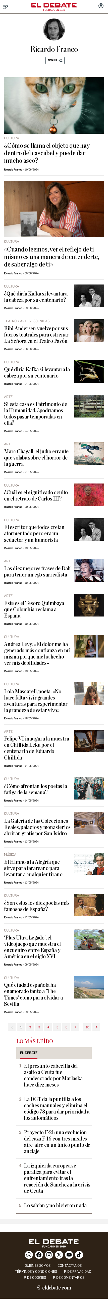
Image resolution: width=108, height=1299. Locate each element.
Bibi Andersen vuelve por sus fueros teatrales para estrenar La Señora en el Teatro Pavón (36, 335)
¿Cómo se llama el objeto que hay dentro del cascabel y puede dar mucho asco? (47, 153)
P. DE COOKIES (35, 1278)
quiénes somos (37, 1266)
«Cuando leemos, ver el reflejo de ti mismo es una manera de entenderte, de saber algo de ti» (51, 257)
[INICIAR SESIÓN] (101, 6)
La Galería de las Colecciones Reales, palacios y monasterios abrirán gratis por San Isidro (37, 827)
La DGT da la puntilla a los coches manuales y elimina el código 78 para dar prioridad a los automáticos (56, 1108)
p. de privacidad (77, 1272)
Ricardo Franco (13, 169)
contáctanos (70, 1266)
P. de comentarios (68, 1278)
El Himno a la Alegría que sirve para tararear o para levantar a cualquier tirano (33, 868)
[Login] (101, 6)
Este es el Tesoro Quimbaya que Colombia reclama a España (34, 609)
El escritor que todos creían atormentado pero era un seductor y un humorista (34, 533)
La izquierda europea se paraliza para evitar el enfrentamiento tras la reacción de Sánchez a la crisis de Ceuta (57, 1178)
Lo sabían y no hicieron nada (55, 1205)
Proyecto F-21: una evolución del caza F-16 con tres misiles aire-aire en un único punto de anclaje (57, 1142)
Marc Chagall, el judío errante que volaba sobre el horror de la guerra (36, 458)
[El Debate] (54, 5)
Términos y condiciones (36, 1272)
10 (87, 1027)
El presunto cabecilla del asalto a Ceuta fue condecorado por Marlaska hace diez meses (53, 1075)
